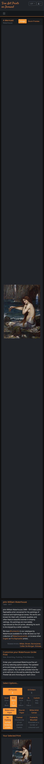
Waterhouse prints (20, 636)
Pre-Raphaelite (17, 638)
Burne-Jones (36, 644)
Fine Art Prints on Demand (10, 5)
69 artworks (14, 631)
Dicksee (38, 646)
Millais (22, 644)
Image (22, 21)
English (6, 638)
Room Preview (33, 21)
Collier (22, 646)
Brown (27, 644)
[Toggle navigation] (4, 13)
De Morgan (29, 646)
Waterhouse (7, 23)
